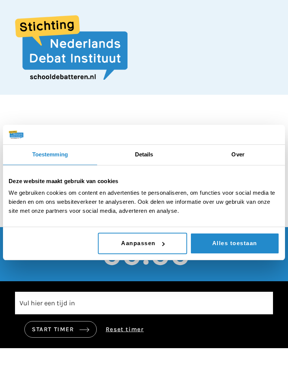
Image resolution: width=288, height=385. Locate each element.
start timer (54, 329)
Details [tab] (144, 154)
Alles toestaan (234, 243)
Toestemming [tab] (50, 154)
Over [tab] (237, 154)
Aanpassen (138, 243)
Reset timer (125, 329)
